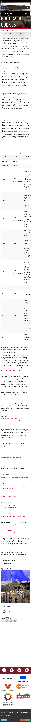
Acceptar (28, 720)
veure (15, 576)
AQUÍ (11, 715)
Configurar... (4, 720)
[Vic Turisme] (7, 13)
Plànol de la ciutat (6, 1)
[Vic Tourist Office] (23, 696)
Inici (7, 30)
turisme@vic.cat (14, 388)
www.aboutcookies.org (6, 530)
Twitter (7, 620)
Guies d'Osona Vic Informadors (15, 583)
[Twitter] (12, 670)
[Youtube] (19, 670)
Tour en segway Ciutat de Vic (15, 594)
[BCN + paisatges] (23, 686)
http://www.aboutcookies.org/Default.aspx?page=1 (13, 532)
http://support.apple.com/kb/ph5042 (10, 496)
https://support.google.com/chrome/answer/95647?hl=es (14, 477)
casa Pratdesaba (15, 573)
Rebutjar (22, 720)
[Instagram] (27, 670)
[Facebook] (4, 670)
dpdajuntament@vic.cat (6, 396)
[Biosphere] (8, 699)
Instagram (15, 620)
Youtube (11, 620)
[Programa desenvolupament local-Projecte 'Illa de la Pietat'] (23, 678)
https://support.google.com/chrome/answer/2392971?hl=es (15, 516)
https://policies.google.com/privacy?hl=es (11, 370)
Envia (15, 560)
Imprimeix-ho (7, 560)
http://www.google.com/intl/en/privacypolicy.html (13, 420)
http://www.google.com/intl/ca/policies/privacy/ (12, 418)
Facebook (3, 620)
